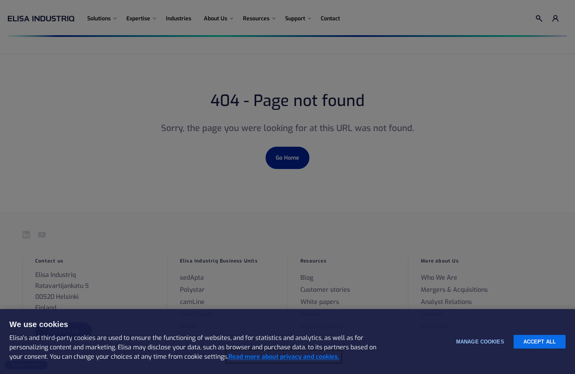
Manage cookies (480, 342)
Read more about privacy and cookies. (283, 356)
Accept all (539, 342)
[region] (287, 341)
